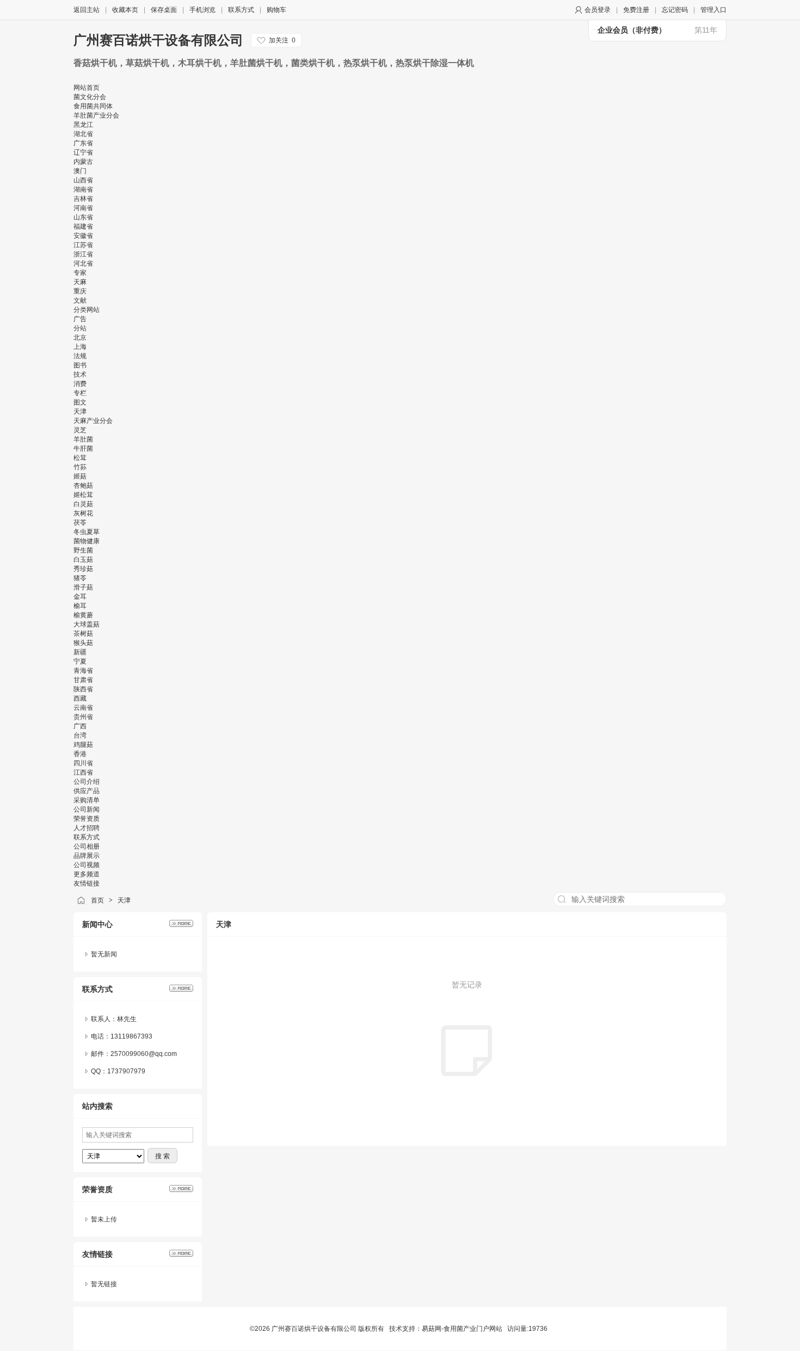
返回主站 (86, 10)
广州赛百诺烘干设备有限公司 (158, 40)
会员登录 (597, 10)
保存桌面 (164, 10)
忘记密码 (675, 10)
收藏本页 (125, 10)
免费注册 (636, 10)
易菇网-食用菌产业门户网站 (462, 1328)
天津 (124, 900)
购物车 (276, 10)
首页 (97, 900)
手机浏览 (202, 10)
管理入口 (713, 10)
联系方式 (241, 10)
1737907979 (126, 1071)
